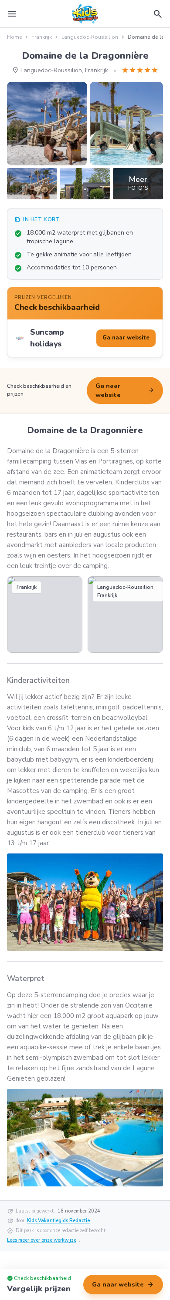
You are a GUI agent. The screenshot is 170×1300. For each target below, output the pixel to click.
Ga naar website (124, 390)
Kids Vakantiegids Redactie (58, 1220)
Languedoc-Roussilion (89, 37)
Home (14, 37)
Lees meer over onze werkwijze (41, 1240)
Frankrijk (41, 37)
